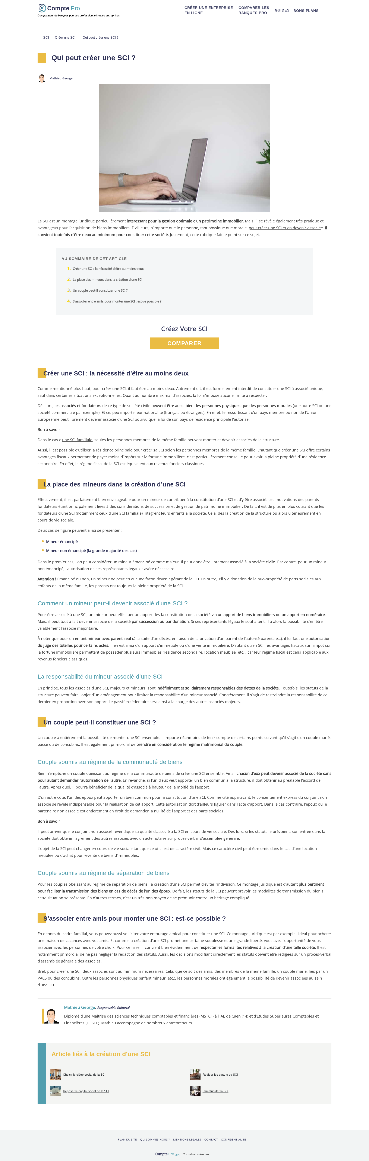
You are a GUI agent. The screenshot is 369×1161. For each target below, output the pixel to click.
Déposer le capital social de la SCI (86, 1091)
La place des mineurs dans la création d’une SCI (107, 279)
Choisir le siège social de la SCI (84, 1074)
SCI (46, 37)
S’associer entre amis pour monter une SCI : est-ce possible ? (117, 301)
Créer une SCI (65, 37)
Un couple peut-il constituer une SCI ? (100, 290)
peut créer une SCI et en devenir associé (285, 227)
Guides (282, 10)
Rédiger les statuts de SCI (220, 1074)
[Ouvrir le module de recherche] (326, 10)
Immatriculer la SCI (215, 1091)
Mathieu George (79, 1007)
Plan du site (127, 1139)
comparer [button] (184, 343)
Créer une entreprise (208, 10)
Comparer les (254, 10)
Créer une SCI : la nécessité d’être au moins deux (108, 268)
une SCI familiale (77, 439)
